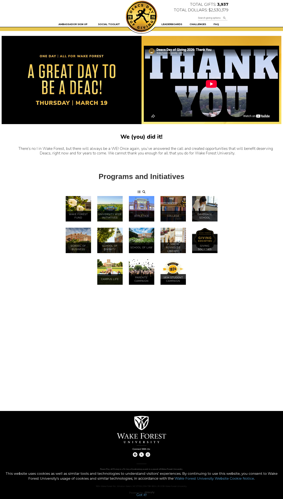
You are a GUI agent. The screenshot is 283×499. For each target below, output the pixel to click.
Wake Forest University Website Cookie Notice (214, 478)
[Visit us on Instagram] (148, 456)
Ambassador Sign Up (72, 24)
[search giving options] (224, 18)
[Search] (144, 192)
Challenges (198, 24)
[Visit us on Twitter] (141, 456)
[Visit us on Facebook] (135, 456)
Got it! (141, 495)
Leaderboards (171, 24)
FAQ (216, 24)
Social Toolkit (109, 24)
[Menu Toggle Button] (139, 192)
